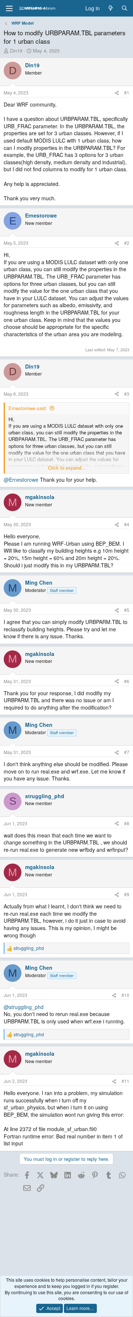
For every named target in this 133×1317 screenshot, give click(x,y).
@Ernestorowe (21, 479)
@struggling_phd (24, 1007)
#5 (126, 610)
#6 (126, 681)
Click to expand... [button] (67, 467)
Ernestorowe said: (27, 408)
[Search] (124, 8)
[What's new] (110, 8)
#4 (126, 524)
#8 (126, 823)
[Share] (117, 93)
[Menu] (9, 8)
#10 (125, 995)
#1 (126, 92)
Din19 (16, 50)
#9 (126, 894)
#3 (126, 394)
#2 (126, 243)
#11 (125, 1081)
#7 (126, 752)
